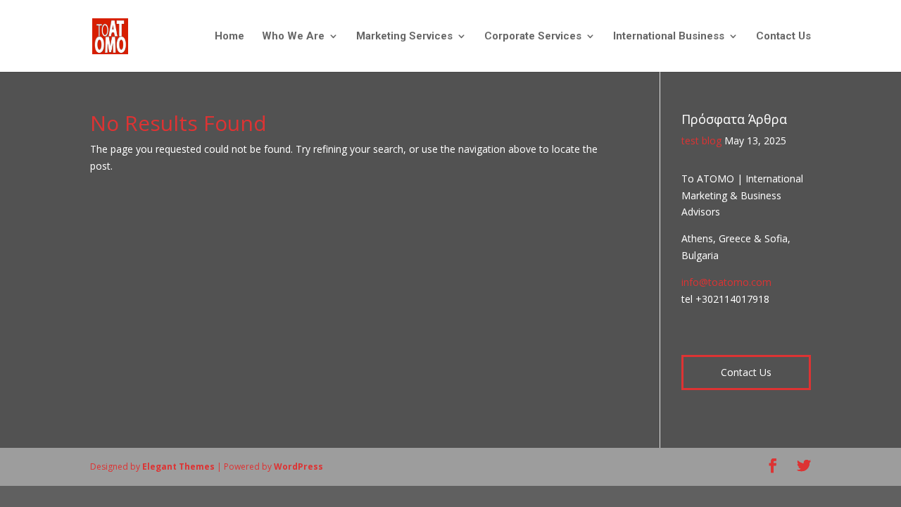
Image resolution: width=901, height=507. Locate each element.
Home (229, 36)
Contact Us (783, 36)
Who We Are (293, 36)
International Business (668, 36)
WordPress (298, 466)
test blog (701, 140)
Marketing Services (404, 36)
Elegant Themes (178, 466)
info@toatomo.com (726, 282)
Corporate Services (532, 36)
